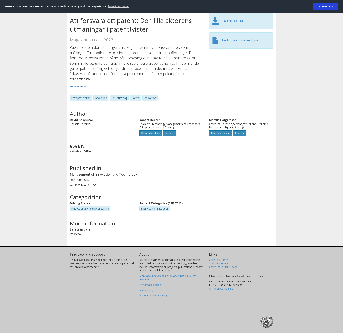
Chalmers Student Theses (224, 267)
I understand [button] (325, 6)
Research (169, 133)
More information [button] (118, 6)
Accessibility (146, 290)
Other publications (150, 133)
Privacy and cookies (150, 284)
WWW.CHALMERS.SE (221, 288)
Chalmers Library (218, 259)
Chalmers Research (220, 263)
